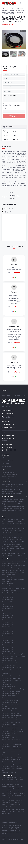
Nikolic (3, 546)
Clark (9, 526)
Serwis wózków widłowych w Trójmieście (12, 484)
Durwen (20, 528)
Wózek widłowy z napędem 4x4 (10, 720)
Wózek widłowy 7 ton (7, 656)
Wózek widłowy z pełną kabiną (9, 737)
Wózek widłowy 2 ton (7, 617)
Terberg (13, 553)
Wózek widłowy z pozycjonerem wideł (11, 739)
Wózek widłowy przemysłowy (9, 698)
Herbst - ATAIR (5, 532)
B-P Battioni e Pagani (7, 521)
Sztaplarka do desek (7, 579)
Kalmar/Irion (18, 795)
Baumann (20, 521)
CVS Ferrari (10, 784)
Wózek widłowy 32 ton (7, 638)
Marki (3, 517)
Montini (9, 544)
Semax (22, 548)
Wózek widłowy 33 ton (7, 640)
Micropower (5, 802)
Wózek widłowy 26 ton (7, 629)
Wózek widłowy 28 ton (7, 633)
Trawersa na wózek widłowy (9, 586)
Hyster (3, 535)
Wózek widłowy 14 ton (7, 606)
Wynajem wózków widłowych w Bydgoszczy (13, 506)
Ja (7, 535)
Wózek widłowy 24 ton (7, 624)
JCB (10, 535)
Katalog (14, 9)
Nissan (7, 546)
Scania (12, 548)
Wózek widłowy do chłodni (8, 665)
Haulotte (20, 530)
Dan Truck (4, 528)
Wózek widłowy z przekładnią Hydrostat (12, 746)
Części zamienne (7, 775)
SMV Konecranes (6, 809)
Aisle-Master (9, 777)
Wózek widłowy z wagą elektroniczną (11, 759)
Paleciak (4, 563)
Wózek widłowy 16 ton (7, 611)
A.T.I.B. (3, 777)
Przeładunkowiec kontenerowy (17, 570)
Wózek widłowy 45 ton (7, 651)
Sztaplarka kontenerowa (8, 583)
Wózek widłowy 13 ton (7, 604)
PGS (16, 804)
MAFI (3, 541)
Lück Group (19, 539)
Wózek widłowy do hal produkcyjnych (11, 667)
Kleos (23, 795)
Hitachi (17, 788)
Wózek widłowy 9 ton (7, 658)
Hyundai (4, 793)
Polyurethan (5, 570)
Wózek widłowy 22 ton (7, 622)
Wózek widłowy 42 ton (7, 649)
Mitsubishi (17, 541)
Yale (14, 555)
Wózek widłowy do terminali (9, 695)
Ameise (3, 519)
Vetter (23, 553)
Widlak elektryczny (11, 590)
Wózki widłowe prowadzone (9, 772)
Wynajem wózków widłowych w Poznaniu (12, 510)
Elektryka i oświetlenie (19, 10)
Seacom (17, 548)
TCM (8, 553)
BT (13, 523)
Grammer (20, 786)
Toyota (19, 553)
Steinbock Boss (14, 551)
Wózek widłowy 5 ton (7, 654)
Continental (20, 782)
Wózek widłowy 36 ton (7, 642)
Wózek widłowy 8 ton (19, 656)
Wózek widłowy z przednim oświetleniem (12, 744)
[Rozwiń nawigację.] (25, 3)
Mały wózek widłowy (19, 561)
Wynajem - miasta (7, 496)
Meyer (12, 541)
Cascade (22, 523)
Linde (13, 539)
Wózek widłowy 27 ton (7, 631)
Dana (22, 784)
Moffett (4, 544)
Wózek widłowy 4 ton (7, 644)
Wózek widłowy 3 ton (7, 635)
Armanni (13, 519)
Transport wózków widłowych (9, 474)
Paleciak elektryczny (7, 565)
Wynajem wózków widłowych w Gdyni (11, 504)
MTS (22, 802)
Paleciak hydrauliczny (19, 565)
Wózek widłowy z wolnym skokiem (10, 761)
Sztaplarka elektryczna (8, 581)
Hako (15, 530)
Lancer (16, 797)
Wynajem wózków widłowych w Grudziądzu (13, 508)
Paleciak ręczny (6, 567)
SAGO (3, 548)
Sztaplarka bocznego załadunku (10, 577)
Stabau (7, 551)
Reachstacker (14, 572)
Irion (8, 793)
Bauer (15, 521)
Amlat (8, 519)
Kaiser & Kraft (5, 795)
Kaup (15, 537)
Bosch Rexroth (11, 779)
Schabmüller (9, 807)
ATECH (20, 777)
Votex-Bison (9, 555)
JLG (13, 535)
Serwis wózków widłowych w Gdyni (11, 489)
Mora (13, 544)
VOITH (18, 811)
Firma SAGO (5, 455)
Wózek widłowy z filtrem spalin (9, 708)
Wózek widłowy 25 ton (7, 626)
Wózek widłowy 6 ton (19, 654)
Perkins (12, 804)
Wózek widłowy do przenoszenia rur (11, 678)
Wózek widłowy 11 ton (7, 599)
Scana (7, 548)
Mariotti (13, 800)
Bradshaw (9, 523)
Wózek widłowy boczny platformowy (11, 663)
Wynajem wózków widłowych (9, 476)
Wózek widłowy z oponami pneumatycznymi (13, 731)
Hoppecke (11, 791)
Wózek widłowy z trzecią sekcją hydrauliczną (13, 755)
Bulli (17, 779)
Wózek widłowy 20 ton (7, 620)
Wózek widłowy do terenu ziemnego (11, 693)
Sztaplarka (21, 572)
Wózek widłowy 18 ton (7, 613)
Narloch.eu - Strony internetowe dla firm (12, 839)
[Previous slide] (3, 54)
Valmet (14, 811)
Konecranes (5, 539)
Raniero (16, 546)
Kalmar (14, 135)
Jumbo (17, 535)
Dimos (9, 528)
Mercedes (19, 800)
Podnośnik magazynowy (17, 567)
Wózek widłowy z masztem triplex (10, 717)
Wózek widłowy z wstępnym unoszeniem (12, 764)
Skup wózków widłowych (8, 472)
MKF (23, 541)
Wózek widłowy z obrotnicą (9, 724)
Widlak (3, 590)
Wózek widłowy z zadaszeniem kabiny (11, 766)
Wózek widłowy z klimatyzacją (9, 711)
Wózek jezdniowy (6, 592)
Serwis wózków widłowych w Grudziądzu (12, 493)
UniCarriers (19, 555)
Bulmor (17, 523)
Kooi (10, 539)
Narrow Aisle (19, 544)
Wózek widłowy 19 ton (7, 615)
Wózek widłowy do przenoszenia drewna (12, 676)
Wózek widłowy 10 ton (7, 597)
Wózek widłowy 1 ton (7, 595)
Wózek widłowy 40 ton (7, 647)
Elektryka (15, 139)
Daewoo (20, 526)
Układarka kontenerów (7, 588)
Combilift (14, 526)
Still (20, 551)
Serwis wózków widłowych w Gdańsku (11, 487)
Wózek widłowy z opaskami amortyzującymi (13, 729)
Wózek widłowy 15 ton (7, 608)
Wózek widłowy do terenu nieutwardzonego (13, 689)
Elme (24, 528)
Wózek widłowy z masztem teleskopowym (12, 715)
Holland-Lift (13, 532)
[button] (20, 3)
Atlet (17, 519)
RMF (21, 546)
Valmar (9, 813)
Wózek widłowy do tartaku (8, 686)
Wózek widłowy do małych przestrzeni (11, 669)
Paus (12, 546)
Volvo (3, 555)
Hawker (3, 788)
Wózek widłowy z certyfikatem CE (10, 702)
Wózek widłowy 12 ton (7, 601)
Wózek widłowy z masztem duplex (10, 713)
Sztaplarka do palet (19, 579)
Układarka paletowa (19, 588)
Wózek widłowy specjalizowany (10, 700)
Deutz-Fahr (4, 786)
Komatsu (20, 537)
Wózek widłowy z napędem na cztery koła (12, 722)
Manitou (7, 541)
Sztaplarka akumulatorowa (8, 574)
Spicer (13, 809)
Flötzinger (10, 530)
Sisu (15, 807)
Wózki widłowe (6, 559)
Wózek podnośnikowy (17, 592)
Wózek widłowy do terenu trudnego (11, 691)
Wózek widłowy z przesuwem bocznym (12, 748)
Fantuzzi (4, 530)
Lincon (20, 797)
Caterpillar (4, 526)
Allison (16, 777)
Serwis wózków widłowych (8, 479)
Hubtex (20, 532)
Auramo (22, 519)
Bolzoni (3, 523)
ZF (5, 813)
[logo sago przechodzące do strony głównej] (9, 3)
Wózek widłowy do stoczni (8, 684)
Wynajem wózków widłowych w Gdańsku (12, 501)
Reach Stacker (5, 572)
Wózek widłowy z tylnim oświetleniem (11, 757)
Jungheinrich (5, 537)
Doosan (14, 528)
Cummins (4, 784)
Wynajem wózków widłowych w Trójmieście (13, 499)
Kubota (11, 797)
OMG (7, 804)
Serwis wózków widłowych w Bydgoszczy (12, 491)
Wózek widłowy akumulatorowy (10, 660)
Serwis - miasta (6, 482)
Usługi (3, 469)
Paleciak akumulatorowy (13, 563)
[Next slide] (25, 54)
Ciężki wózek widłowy (7, 561)
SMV (3, 551)
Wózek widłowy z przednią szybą (10, 742)
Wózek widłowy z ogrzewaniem (10, 726)
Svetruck (4, 553)
